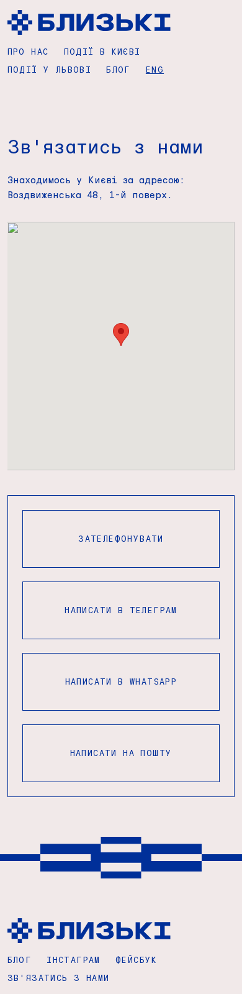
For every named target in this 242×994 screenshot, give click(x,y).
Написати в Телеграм (121, 609)
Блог (118, 69)
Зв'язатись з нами (58, 977)
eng (155, 69)
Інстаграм (74, 959)
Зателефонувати (121, 538)
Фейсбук (136, 959)
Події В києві (102, 51)
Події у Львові (49, 69)
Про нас (28, 51)
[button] (121, 334)
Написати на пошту (121, 752)
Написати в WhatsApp (121, 681)
